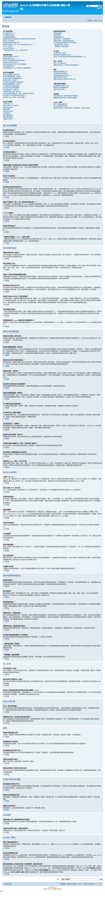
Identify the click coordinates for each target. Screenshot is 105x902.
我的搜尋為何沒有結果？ (61, 73)
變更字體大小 (100, 16)
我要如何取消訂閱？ (60, 89)
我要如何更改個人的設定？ (11, 56)
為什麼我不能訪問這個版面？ (11, 86)
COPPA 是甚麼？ (8, 46)
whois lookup (84, 866)
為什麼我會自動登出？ (9, 37)
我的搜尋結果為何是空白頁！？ (63, 75)
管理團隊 (63, 884)
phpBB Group (45, 844)
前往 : (58, 879)
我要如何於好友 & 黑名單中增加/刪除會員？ (67, 65)
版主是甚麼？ (58, 35)
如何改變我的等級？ (9, 66)
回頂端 (7, 136)
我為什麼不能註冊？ (9, 48)
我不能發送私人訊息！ (60, 53)
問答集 (90, 20)
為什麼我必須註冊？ (9, 35)
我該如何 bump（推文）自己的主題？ (14, 97)
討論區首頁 (8, 17)
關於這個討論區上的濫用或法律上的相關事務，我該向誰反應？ (72, 108)
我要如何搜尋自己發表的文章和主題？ (65, 79)
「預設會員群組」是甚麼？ (62, 44)
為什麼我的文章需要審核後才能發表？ (14, 95)
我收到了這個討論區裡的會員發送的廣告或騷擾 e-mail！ (70, 56)
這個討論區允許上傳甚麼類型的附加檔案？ (66, 96)
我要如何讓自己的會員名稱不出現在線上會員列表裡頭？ (19, 39)
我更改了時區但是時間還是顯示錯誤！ (14, 60)
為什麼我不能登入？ (9, 33)
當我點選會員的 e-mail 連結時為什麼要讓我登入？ (18, 68)
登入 (100, 20)
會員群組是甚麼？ (59, 37)
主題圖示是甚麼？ (8, 119)
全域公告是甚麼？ (8, 111)
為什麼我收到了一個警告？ (11, 89)
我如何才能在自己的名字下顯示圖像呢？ (15, 64)
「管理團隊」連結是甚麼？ (62, 46)
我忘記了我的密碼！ (9, 41)
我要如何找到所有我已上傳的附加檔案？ (66, 98)
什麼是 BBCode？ (8, 103)
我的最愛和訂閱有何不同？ (62, 85)
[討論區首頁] (11, 5)
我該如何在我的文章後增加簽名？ (13, 78)
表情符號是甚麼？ (8, 107)
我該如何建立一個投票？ (10, 80)
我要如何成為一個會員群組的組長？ (64, 41)
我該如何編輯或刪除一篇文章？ (12, 76)
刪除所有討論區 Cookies (74, 884)
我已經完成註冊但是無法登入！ (12, 42)
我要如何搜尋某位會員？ (61, 77)
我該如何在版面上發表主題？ (11, 74)
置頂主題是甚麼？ (8, 115)
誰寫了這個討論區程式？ (61, 104)
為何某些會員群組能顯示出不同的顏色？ (66, 42)
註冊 (95, 20)
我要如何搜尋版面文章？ (61, 71)
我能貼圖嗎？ (7, 109)
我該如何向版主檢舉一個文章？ (12, 91)
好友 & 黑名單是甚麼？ (60, 63)
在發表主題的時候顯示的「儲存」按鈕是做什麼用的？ (19, 93)
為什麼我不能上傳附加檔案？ (11, 88)
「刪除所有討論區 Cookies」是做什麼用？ (15, 50)
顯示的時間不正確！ (9, 58)
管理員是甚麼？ (58, 33)
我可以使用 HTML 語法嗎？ (11, 105)
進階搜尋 (99, 8)
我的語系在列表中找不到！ (11, 62)
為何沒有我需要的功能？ (61, 106)
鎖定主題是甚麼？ (8, 117)
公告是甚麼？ (7, 113)
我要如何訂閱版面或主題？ (62, 87)
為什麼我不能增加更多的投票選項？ (13, 82)
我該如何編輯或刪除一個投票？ (12, 84)
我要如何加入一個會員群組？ (62, 39)
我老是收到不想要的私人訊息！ (63, 55)
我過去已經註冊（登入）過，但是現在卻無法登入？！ (19, 44)
